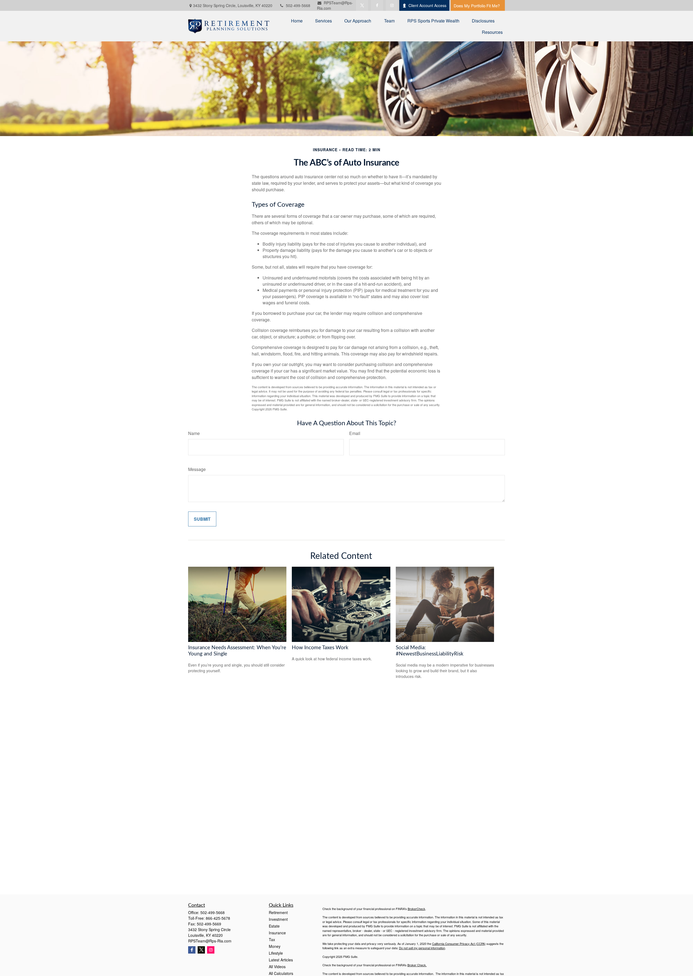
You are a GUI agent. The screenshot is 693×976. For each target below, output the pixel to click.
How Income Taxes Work (320, 647)
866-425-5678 (218, 918)
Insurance (277, 932)
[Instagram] (210, 950)
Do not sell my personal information (422, 948)
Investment (278, 919)
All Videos (277, 966)
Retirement (278, 912)
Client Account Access (427, 5)
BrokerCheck (416, 908)
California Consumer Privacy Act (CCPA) (459, 943)
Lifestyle (276, 953)
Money (274, 946)
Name (194, 433)
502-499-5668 (298, 5)
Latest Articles (281, 959)
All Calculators (281, 973)
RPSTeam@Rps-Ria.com (209, 941)
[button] (297, 20)
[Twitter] (362, 5)
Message (197, 469)
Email (354, 433)
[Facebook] (377, 5)
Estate (274, 926)
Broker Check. (417, 965)
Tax (272, 939)
